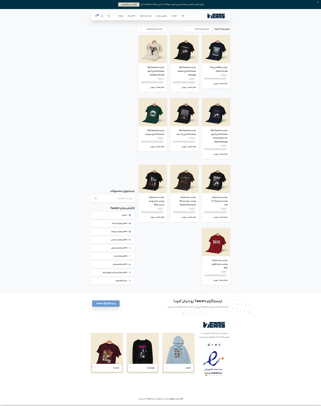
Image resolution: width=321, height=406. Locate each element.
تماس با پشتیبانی (129, 4)
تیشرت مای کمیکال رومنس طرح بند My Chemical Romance (188, 201)
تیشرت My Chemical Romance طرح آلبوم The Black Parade (155, 71)
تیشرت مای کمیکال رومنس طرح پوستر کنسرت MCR (156, 201)
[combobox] (197, 29)
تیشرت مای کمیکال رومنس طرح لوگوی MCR (220, 264)
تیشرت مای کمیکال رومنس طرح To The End (219, 201)
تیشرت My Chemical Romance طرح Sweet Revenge (187, 71)
